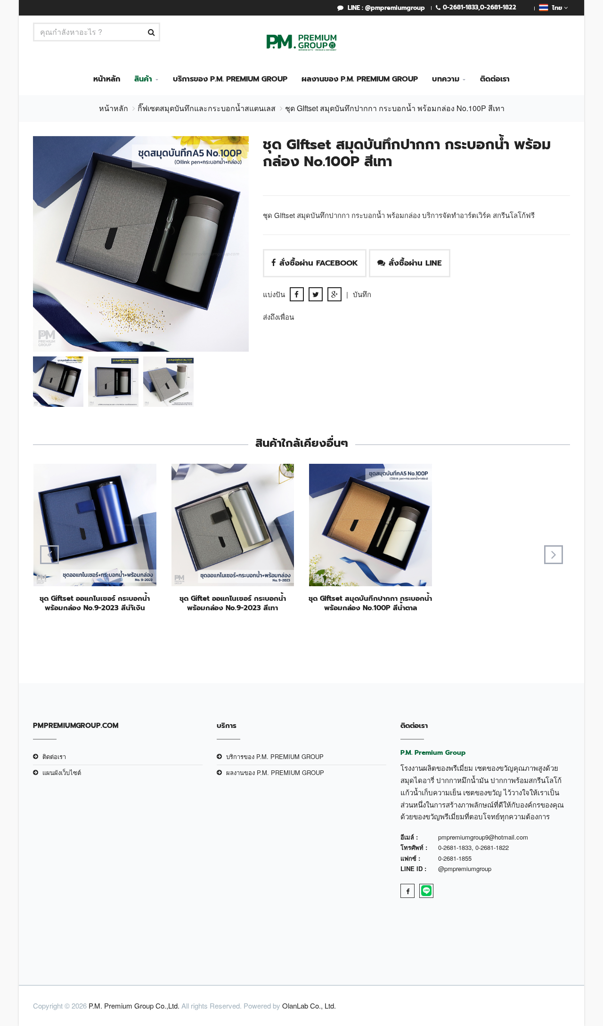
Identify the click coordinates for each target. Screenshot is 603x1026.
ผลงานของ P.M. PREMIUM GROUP (360, 79)
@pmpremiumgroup (464, 868)
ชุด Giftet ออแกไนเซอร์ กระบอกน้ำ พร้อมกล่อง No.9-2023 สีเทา (232, 603)
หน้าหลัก (106, 79)
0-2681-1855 (455, 858)
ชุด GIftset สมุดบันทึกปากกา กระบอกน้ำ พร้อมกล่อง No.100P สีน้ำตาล (370, 603)
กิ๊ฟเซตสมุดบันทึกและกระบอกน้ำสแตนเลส (207, 108)
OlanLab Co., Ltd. (309, 1005)
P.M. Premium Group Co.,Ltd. (134, 1005)
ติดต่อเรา (495, 79)
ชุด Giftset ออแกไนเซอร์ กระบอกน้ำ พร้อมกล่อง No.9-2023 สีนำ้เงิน (95, 603)
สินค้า (143, 79)
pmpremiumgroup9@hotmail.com (483, 836)
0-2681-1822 (498, 7)
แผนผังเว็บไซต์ (61, 772)
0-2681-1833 (460, 7)
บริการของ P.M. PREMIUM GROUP (230, 79)
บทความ (445, 79)
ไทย (556, 7)
